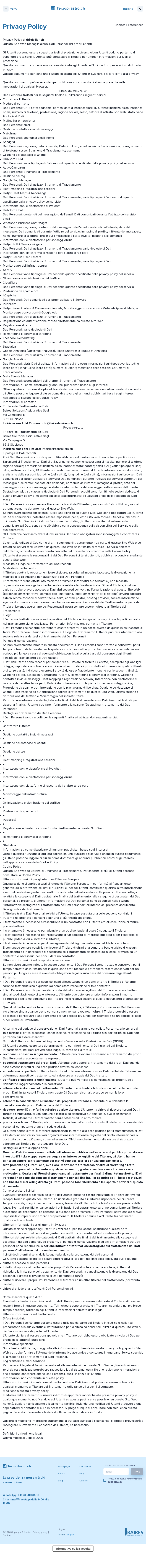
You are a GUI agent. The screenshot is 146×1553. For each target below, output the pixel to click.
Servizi (61, 1473)
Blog (60, 1480)
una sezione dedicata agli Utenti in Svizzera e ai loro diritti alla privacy (91, 73)
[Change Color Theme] (140, 9)
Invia (137, 1471)
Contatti (83, 1480)
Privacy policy (40, 1532)
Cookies (7, 1535)
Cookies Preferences (129, 25)
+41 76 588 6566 (28, 1495)
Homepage (64, 1466)
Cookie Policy (31, 875)
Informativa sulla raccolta (73, 1548)
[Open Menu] (6, 9)
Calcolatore (85, 1466)
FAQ (81, 1473)
